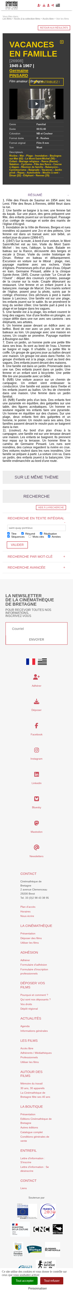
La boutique (31, 1106)
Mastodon (36, 831)
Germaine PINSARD (18, 73)
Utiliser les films (29, 942)
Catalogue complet (31, 1132)
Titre (13, 533)
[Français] (30, 661)
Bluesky (36, 807)
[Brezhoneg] (58, 5)
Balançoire (51, 167)
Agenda (25, 1026)
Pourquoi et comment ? (34, 994)
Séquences (17, 536)
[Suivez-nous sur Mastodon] (36, 824)
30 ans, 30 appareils (32, 1088)
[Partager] (53, 5)
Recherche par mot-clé (36, 556)
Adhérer (25, 960)
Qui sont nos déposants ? (35, 999)
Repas (21, 172)
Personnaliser (37, 1288)
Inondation (41, 155)
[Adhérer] (39, 5)
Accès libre (26, 1048)
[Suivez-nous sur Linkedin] (36, 775)
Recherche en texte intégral (36, 520)
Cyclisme (26, 164)
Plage (29, 155)
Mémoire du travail (31, 1083)
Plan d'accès (27, 906)
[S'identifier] (48, 5)
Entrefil (28, 1150)
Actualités (30, 1018)
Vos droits (26, 1004)
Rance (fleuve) (49, 161)
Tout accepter (25, 1280)
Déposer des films (31, 938)
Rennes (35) (42, 175)
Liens (23, 1188)
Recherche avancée (36, 567)
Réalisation (50, 533)
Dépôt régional (29, 1008)
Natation (14, 164)
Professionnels (29, 1057)
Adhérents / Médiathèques (36, 1052)
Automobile (33, 172)
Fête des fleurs (42, 164)
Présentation (27, 933)
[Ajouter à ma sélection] (62, 42)
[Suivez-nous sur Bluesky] (36, 799)
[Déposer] (44, 5)
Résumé (30, 533)
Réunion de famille (32, 167)
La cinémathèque (36, 926)
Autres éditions (29, 1127)
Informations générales (34, 1030)
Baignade (33, 169)
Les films (29, 1040)
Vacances (47, 169)
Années (56, 536)
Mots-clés (38, 536)
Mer (22, 155)
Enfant (13, 161)
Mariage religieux (29, 161)
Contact (28, 874)
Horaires (25, 911)
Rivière (13, 155)
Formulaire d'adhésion (33, 964)
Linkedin (37, 783)
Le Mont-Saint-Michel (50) (40, 158)
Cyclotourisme (17, 169)
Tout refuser (52, 1280)
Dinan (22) (15, 175)
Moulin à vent (50, 172)
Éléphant (28, 175)
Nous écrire (27, 915)
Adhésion (29, 952)
